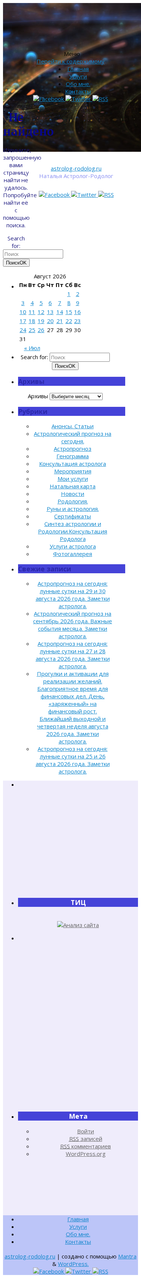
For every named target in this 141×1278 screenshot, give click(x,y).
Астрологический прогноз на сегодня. (72, 437)
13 (50, 312)
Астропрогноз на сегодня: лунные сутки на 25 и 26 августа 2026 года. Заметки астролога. (73, 760)
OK (16, 263)
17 (23, 321)
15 (68, 312)
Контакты (78, 91)
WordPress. (73, 1263)
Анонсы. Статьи (73, 426)
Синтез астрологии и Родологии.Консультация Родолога (72, 531)
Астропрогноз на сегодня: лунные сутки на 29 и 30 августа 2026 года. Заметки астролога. (73, 595)
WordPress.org (86, 1153)
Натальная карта (73, 486)
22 (68, 321)
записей (85, 1138)
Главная (78, 69)
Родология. (73, 501)
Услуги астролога (73, 546)
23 (77, 321)
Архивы (38, 396)
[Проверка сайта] (78, 925)
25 (32, 330)
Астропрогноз (72, 448)
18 (32, 321)
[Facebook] (55, 194)
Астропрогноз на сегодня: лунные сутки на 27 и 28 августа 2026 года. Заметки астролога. (73, 655)
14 (59, 312)
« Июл (32, 348)
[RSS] (106, 194)
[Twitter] (84, 194)
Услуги (78, 76)
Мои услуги (73, 478)
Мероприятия (72, 471)
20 (50, 321)
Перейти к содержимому (70, 61)
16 (77, 312)
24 (23, 330)
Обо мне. (78, 84)
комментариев (85, 1146)
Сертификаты (72, 516)
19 (41, 321)
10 (23, 312)
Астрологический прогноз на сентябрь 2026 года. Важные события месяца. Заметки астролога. (72, 625)
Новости (72, 493)
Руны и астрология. (73, 508)
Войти (85, 1131)
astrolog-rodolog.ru (76, 168)
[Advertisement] (78, 843)
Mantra (127, 1256)
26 (41, 330)
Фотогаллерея (72, 553)
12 (41, 312)
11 (32, 312)
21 (59, 321)
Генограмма (72, 456)
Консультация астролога (72, 463)
